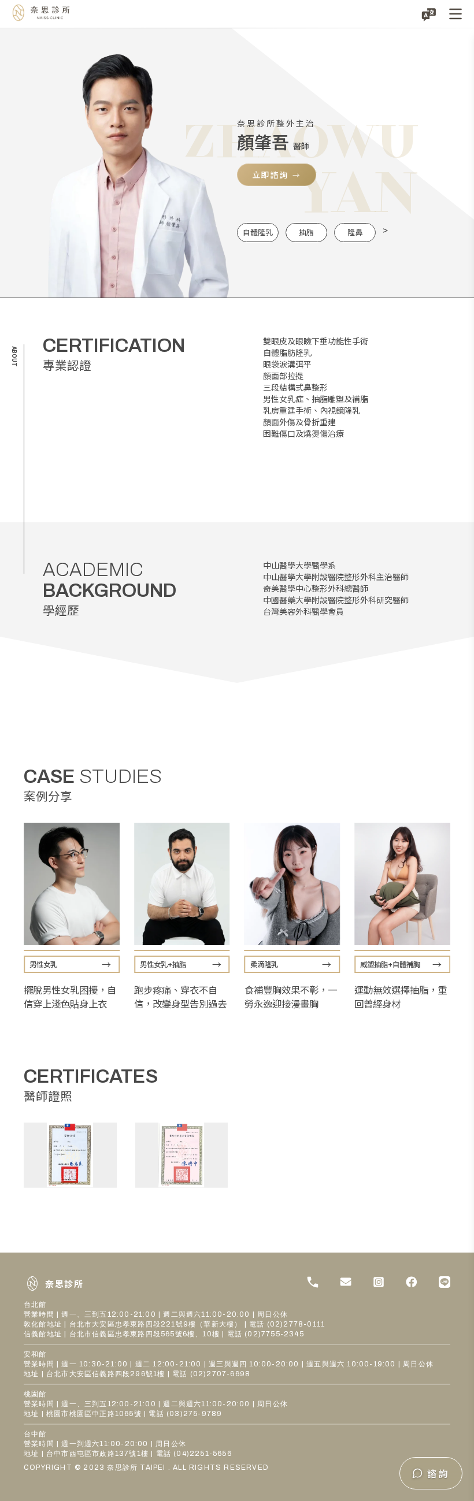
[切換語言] (429, 14)
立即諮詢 (270, 174)
